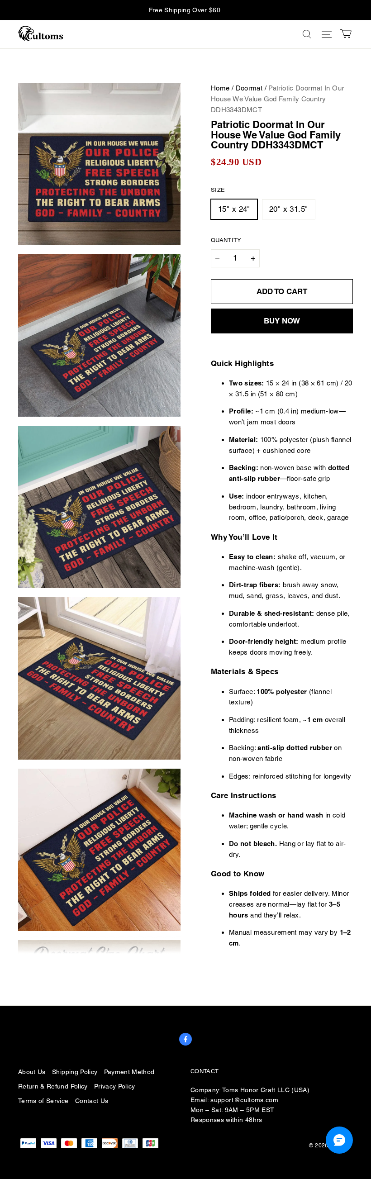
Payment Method (129, 1071)
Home (220, 88)
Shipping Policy (74, 1071)
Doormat (249, 88)
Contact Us (91, 1100)
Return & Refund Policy (53, 1086)
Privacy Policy (114, 1086)
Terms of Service (43, 1100)
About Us (32, 1071)
